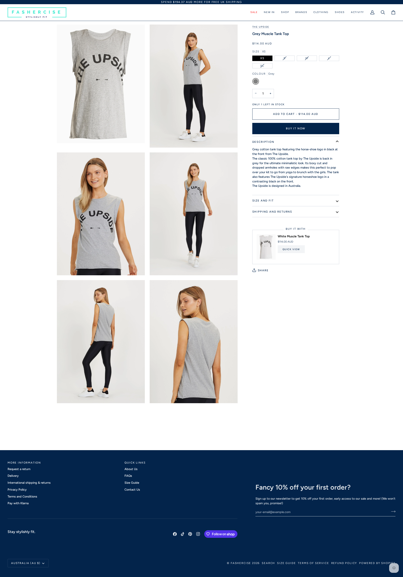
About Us (130, 469)
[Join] (392, 511)
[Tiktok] (182, 534)
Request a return (19, 469)
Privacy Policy (17, 489)
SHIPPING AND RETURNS (272, 211)
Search (268, 563)
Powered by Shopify (377, 563)
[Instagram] (198, 534)
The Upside (260, 26)
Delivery (13, 476)
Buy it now (295, 128)
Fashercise (241, 563)
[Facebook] (175, 534)
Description (263, 141)
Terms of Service (313, 563)
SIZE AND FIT (263, 200)
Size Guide (131, 483)
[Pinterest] (190, 534)
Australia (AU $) (26, 563)
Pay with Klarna (18, 503)
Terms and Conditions (22, 496)
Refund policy (344, 563)
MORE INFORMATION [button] (24, 462)
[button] (254, 12)
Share (263, 270)
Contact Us (132, 489)
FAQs (128, 476)
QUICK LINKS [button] (134, 462)
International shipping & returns (29, 483)
